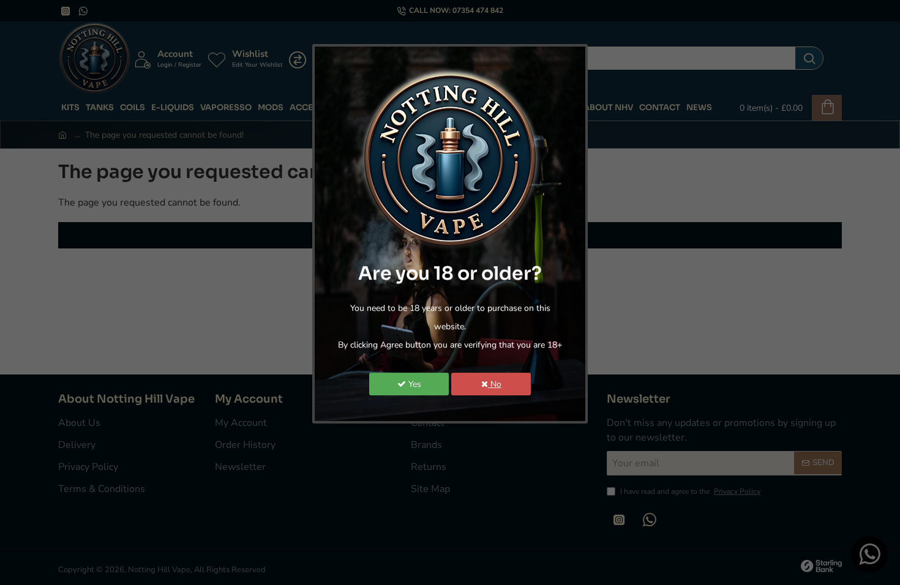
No (494, 384)
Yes (413, 384)
